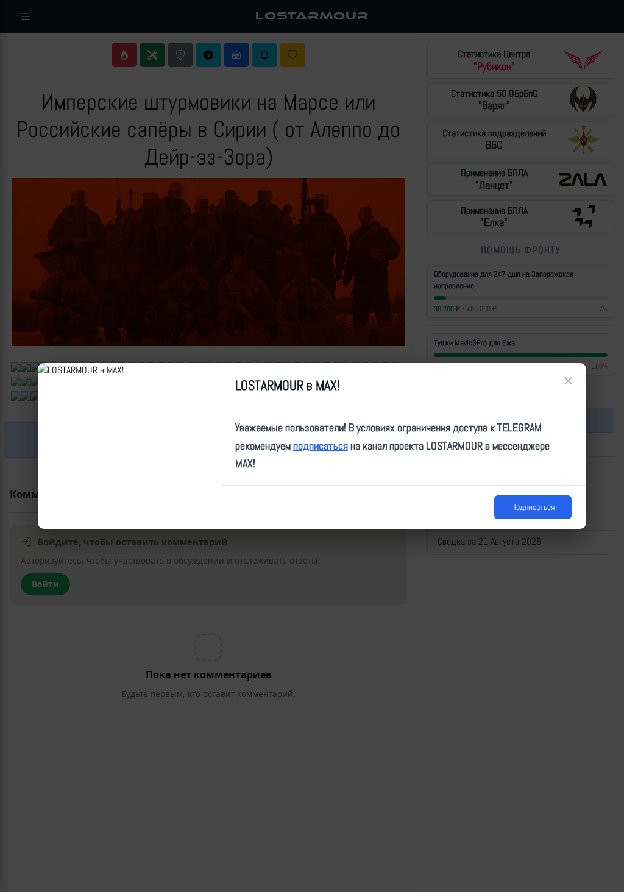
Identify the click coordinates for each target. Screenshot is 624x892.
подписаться (320, 446)
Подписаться (533, 506)
